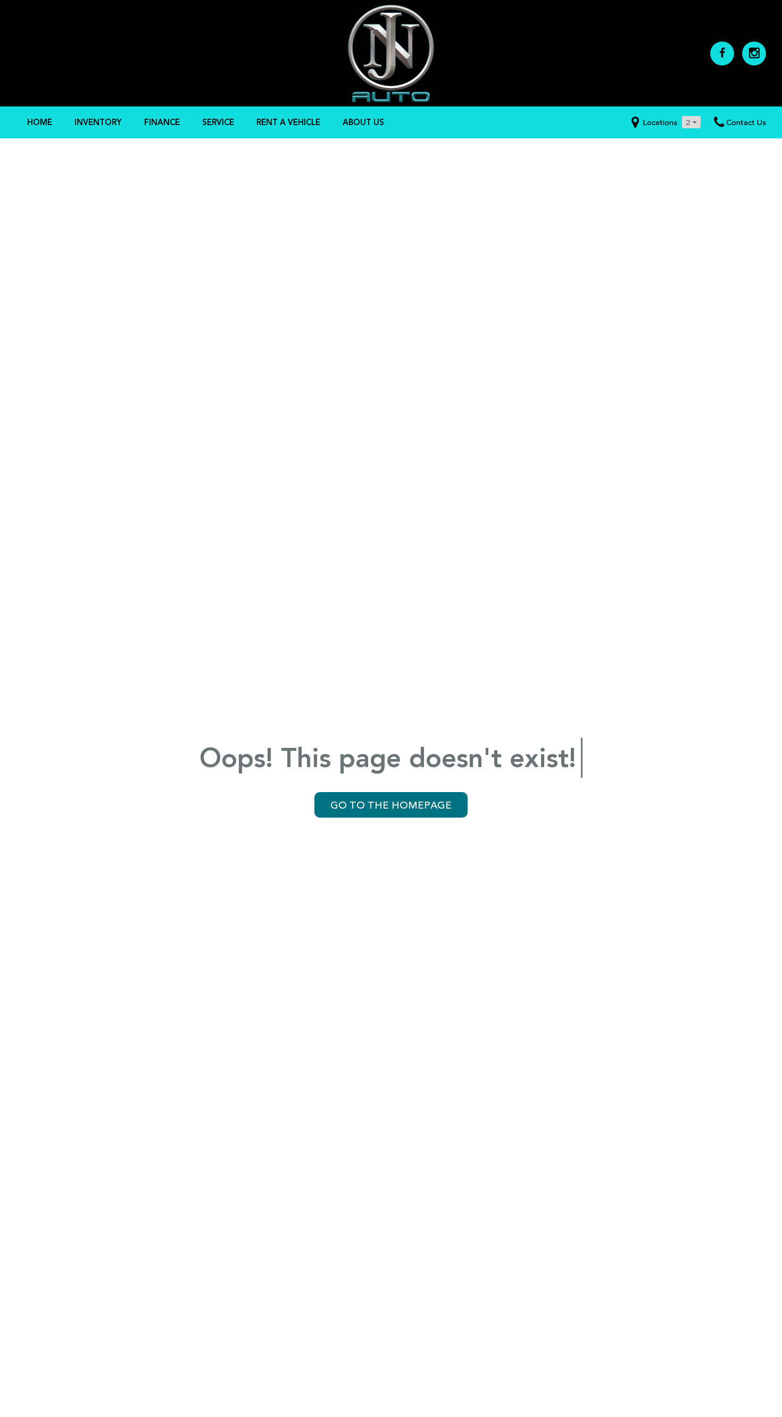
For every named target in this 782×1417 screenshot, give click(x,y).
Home (39, 122)
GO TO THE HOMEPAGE (391, 804)
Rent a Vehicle (288, 122)
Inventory (98, 122)
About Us (363, 122)
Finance (162, 122)
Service (218, 122)
